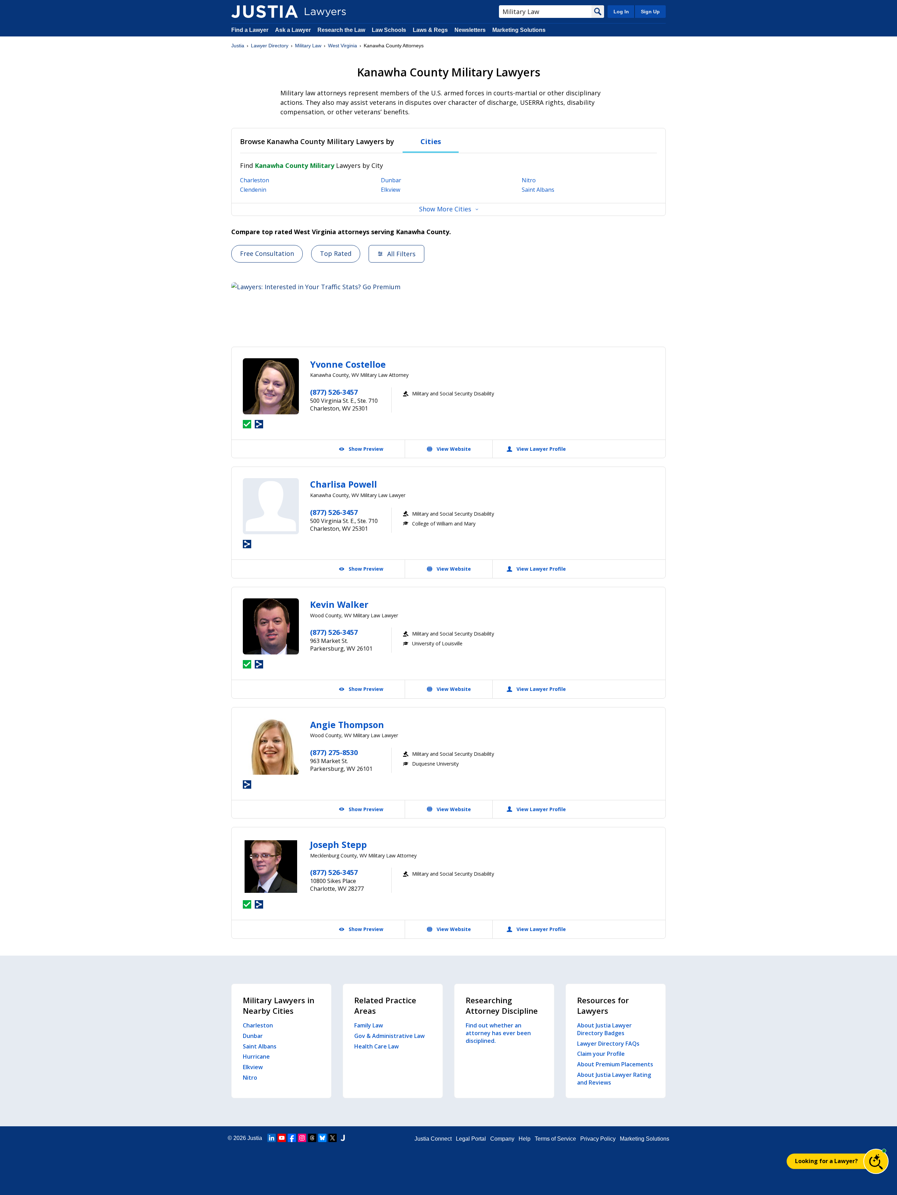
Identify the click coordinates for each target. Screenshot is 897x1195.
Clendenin (253, 189)
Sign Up (650, 11)
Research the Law (341, 30)
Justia (237, 45)
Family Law (368, 1025)
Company (502, 1139)
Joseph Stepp (338, 844)
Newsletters (470, 30)
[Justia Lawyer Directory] (264, 11)
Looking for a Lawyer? (826, 1161)
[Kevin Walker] (271, 626)
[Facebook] (292, 1138)
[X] (332, 1138)
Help (524, 1139)
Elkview (390, 189)
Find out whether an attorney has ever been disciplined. (498, 1033)
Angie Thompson (347, 725)
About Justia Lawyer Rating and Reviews (614, 1078)
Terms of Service (555, 1139)
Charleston (254, 180)
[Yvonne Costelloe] (271, 386)
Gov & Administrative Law (389, 1036)
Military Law (308, 45)
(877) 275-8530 (334, 752)
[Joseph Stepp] (271, 866)
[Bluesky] (322, 1138)
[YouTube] (282, 1138)
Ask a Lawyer (293, 30)
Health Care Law (376, 1046)
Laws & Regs (430, 30)
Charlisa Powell (343, 484)
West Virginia (342, 45)
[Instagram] (302, 1138)
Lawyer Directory (269, 45)
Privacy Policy (598, 1139)
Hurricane (256, 1056)
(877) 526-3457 (334, 392)
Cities (430, 141)
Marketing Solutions (519, 30)
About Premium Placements (615, 1064)
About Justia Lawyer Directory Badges (604, 1029)
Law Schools (389, 30)
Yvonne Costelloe (348, 364)
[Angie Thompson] (271, 747)
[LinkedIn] (271, 1138)
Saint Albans (538, 189)
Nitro (529, 180)
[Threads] (312, 1138)
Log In (621, 11)
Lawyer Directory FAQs (608, 1043)
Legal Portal (471, 1139)
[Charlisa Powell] (271, 506)
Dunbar (391, 180)
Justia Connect (433, 1139)
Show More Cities (445, 209)
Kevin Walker (339, 604)
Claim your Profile (601, 1054)
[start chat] (876, 1161)
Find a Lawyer (249, 30)
